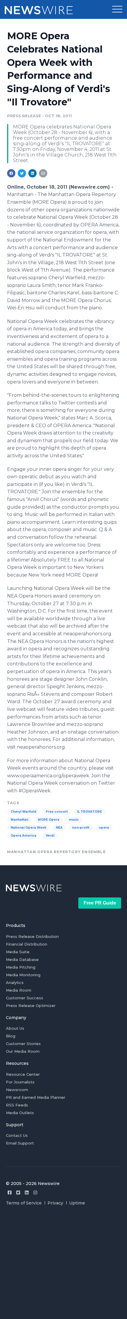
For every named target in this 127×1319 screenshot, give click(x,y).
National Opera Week (28, 828)
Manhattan (19, 820)
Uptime (77, 1203)
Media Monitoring (23, 974)
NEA (59, 828)
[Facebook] (10, 1192)
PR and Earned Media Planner (35, 1097)
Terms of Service (24, 1203)
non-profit (80, 828)
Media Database (22, 959)
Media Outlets (20, 1112)
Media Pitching (20, 967)
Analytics (15, 982)
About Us (15, 1028)
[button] (117, 9)
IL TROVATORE (89, 812)
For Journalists (20, 1082)
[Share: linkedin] (32, 173)
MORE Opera (48, 820)
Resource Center (23, 1074)
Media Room (18, 990)
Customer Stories (23, 1043)
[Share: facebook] (11, 173)
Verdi (50, 836)
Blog (10, 1036)
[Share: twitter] (22, 173)
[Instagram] (35, 1192)
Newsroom (17, 1089)
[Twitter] (18, 1192)
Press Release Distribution (32, 936)
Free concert (57, 812)
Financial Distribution (26, 944)
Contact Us (17, 1135)
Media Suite (18, 951)
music (74, 820)
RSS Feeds (17, 1105)
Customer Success (24, 997)
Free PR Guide (100, 902)
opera (104, 828)
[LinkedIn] (27, 1192)
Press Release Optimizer (31, 1005)
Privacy (55, 1203)
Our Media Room (23, 1051)
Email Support (20, 1143)
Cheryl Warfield (23, 812)
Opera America (23, 836)
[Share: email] (43, 173)
